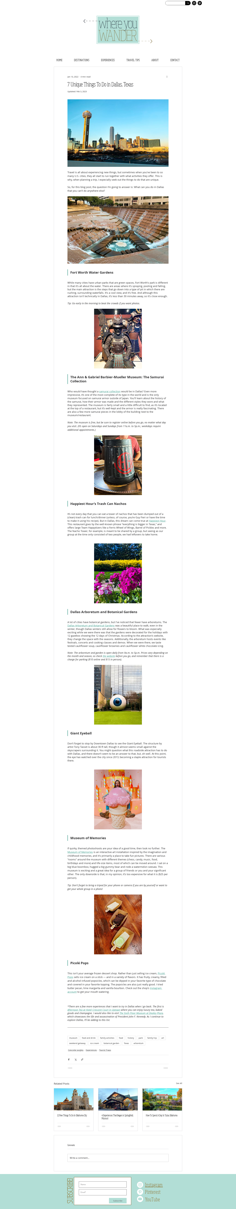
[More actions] (167, 76)
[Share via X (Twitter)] (75, 1059)
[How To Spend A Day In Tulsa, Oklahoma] (162, 1099)
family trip (152, 1038)
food (121, 1038)
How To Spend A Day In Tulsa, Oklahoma (161, 1115)
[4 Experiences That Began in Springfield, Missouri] (118, 1099)
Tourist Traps (105, 1050)
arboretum (138, 1043)
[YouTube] (140, 1201)
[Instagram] (194, 3)
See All (179, 1083)
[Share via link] (82, 1059)
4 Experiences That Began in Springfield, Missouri (117, 1117)
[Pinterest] (200, 3)
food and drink (88, 1038)
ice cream (94, 1043)
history (131, 1038)
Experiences (91, 1050)
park (141, 1038)
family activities (107, 1038)
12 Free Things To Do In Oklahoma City (72, 1115)
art (162, 1038)
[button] (82, 60)
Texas (126, 1043)
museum (73, 1038)
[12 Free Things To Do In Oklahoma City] (73, 1099)
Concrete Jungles (75, 1050)
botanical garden (111, 1043)
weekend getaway (77, 1043)
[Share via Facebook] (68, 1059)
